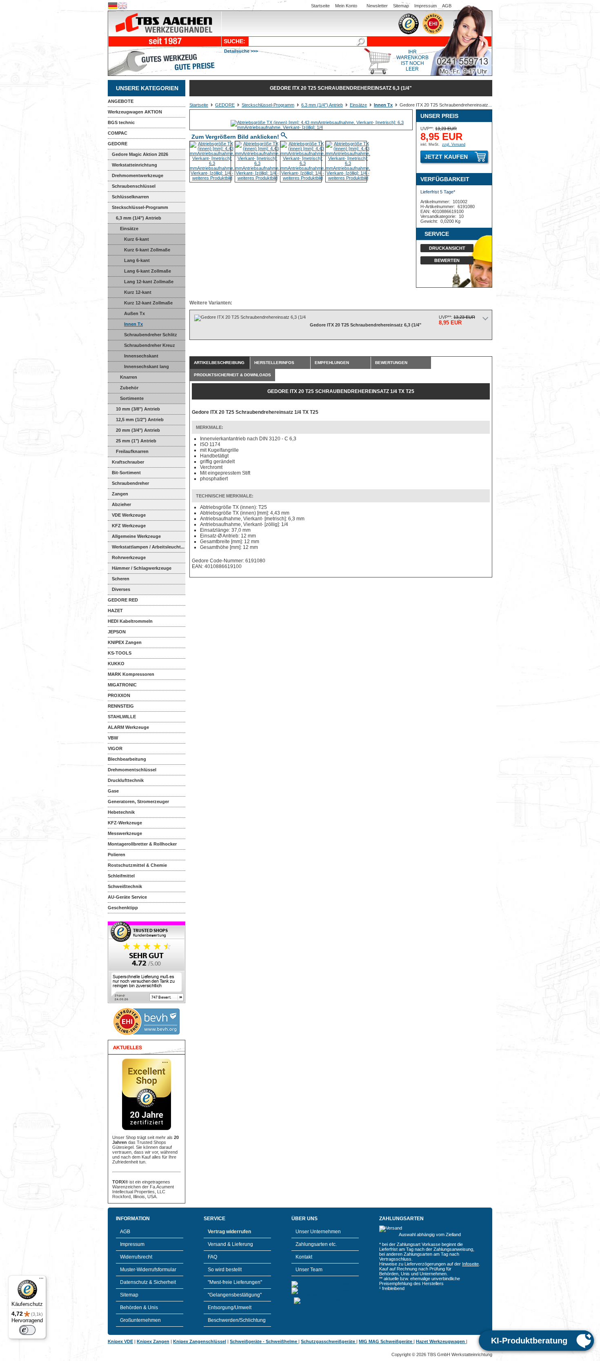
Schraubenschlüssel (134, 186)
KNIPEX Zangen (125, 642)
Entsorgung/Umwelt (229, 1307)
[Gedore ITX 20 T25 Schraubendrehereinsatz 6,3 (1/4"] (321, 127)
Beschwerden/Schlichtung (237, 1320)
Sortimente (132, 398)
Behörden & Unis (139, 1307)
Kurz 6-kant (136, 239)
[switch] (27, 1330)
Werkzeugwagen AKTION (135, 111)
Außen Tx (134, 313)
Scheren (120, 578)
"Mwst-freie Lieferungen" (235, 1282)
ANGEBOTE (120, 101)
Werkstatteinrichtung (134, 164)
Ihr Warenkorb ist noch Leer (412, 60)
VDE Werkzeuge (129, 515)
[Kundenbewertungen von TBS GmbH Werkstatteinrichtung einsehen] (146, 1001)
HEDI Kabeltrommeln (130, 621)
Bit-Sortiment (126, 472)
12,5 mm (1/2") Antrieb (140, 419)
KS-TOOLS (119, 653)
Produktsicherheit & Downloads (232, 375)
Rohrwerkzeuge (129, 557)
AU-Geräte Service (127, 897)
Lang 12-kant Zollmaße (148, 281)
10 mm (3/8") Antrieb (138, 408)
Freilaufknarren (132, 451)
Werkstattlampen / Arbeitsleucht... (148, 546)
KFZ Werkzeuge (129, 525)
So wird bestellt (225, 1269)
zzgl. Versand (453, 144)
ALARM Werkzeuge (128, 727)
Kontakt (304, 1257)
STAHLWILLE (122, 716)
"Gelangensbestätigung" (235, 1295)
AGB (446, 5)
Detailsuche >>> (241, 51)
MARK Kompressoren (131, 674)
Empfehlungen (332, 362)
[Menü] (41, 1280)
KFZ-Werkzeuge (125, 822)
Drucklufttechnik (126, 780)
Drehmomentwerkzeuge (137, 175)
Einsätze (129, 228)
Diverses (121, 589)
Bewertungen (391, 362)
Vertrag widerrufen (229, 1231)
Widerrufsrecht (136, 1257)
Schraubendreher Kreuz (149, 345)
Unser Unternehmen (318, 1231)
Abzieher (121, 504)
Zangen (120, 493)
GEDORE (117, 143)
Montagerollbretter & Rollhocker (142, 843)
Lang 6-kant (137, 260)
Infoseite (470, 1263)
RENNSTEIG (121, 706)
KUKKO (116, 663)
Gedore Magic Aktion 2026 (140, 154)
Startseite (320, 5)
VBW (113, 737)
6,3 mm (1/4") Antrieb (138, 217)
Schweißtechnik (125, 886)
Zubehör (129, 387)
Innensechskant (141, 355)
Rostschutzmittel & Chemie (137, 865)
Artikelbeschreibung (219, 362)
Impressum (425, 5)
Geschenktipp (123, 907)
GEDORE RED (123, 599)
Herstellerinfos (274, 362)
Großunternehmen (140, 1320)
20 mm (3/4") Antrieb (138, 430)
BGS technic (121, 122)
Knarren (128, 377)
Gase (113, 790)
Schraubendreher (130, 483)
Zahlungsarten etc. (316, 1244)
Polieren (116, 854)
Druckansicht (447, 248)
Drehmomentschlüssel (132, 769)
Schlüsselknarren (130, 196)
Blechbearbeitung (127, 759)
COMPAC (117, 133)
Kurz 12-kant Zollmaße (148, 302)
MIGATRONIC (122, 684)
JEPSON (117, 631)
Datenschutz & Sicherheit (148, 1282)
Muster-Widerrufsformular (148, 1269)
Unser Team (309, 1269)
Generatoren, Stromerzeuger (138, 801)
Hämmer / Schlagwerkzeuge (141, 568)
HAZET (115, 610)
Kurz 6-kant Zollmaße (147, 249)
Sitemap (401, 5)
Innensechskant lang (146, 366)
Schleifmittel (121, 875)
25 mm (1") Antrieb (136, 440)
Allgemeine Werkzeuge (136, 536)
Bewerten (447, 260)
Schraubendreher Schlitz (150, 334)
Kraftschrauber (128, 462)
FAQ (212, 1257)
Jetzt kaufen (446, 156)
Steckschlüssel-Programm (140, 207)
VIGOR (115, 748)
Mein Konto (346, 5)
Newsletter (377, 5)
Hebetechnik (121, 812)
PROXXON (119, 695)
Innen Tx (133, 324)
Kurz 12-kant (137, 292)
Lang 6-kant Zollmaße (147, 271)
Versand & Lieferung (230, 1244)
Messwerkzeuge (125, 833)
